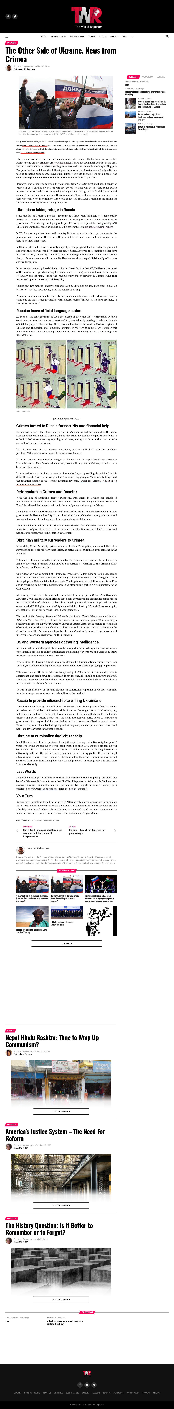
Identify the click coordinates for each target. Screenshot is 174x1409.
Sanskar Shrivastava (25, 69)
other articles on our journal (32, 152)
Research (96, 1392)
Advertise (58, 1392)
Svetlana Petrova (24, 1054)
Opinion (91, 36)
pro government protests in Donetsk (51, 162)
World (43, 36)
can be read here (50, 788)
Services (106, 1392)
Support (146, 1392)
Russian (72, 788)
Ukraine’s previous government (53, 215)
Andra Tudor (22, 1148)
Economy (113, 36)
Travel (124, 36)
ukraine (48, 820)
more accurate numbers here (97, 226)
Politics (102, 36)
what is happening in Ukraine (34, 145)
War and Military (77, 36)
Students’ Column (58, 36)
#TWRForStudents (32, 1392)
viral (56, 820)
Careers (85, 1392)
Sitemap (156, 1392)
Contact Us (119, 1392)
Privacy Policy (133, 1392)
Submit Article (72, 1392)
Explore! (17, 1392)
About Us (47, 1392)
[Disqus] (66, 981)
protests (37, 820)
